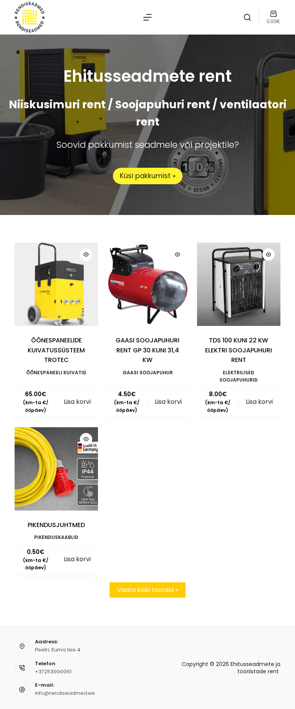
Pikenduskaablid (56, 537)
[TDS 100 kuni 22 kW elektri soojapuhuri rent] (238, 284)
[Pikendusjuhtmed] (56, 469)
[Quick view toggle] (86, 254)
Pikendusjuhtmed (56, 525)
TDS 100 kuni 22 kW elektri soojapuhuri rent (238, 350)
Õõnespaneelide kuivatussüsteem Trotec (56, 350)
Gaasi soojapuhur (148, 372)
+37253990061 (53, 671)
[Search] (247, 17)
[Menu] (147, 17)
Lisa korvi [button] (77, 401)
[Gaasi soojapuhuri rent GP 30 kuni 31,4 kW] (147, 284)
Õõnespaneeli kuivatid (56, 372)
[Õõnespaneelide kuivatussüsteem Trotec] (56, 284)
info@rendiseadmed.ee (65, 693)
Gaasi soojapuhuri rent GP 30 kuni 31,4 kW (147, 350)
